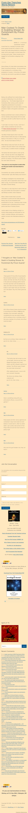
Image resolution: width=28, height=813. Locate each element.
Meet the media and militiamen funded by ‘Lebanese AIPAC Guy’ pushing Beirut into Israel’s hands (13, 698)
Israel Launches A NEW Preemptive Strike (15, 654)
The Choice (8, 722)
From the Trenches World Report (11, 3)
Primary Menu (5, 16)
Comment (4, 475)
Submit (24, 646)
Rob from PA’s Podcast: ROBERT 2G (14, 539)
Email (3, 490)
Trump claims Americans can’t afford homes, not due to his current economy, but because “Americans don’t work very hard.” (13, 662)
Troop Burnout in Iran (10, 684)
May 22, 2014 (8, 21)
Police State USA (18, 38)
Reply (5, 296)
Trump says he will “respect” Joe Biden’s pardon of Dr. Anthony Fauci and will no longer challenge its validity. (13, 754)
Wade (18, 237)
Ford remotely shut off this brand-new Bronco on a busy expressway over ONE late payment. (12, 739)
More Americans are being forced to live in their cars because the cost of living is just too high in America (13, 702)
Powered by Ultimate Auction (21, 812)
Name (3, 484)
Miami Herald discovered (9, 128)
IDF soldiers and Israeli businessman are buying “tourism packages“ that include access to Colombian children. (13, 681)
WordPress (11, 807)
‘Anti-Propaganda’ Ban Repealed (14, 551)
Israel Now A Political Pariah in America (14, 695)
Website (3, 496)
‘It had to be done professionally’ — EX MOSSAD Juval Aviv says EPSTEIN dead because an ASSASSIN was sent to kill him (13, 725)
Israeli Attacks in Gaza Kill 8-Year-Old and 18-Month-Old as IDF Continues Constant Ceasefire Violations (13, 749)
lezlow (5, 391)
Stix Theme (21, 807)
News (8, 23)
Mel (5, 413)
